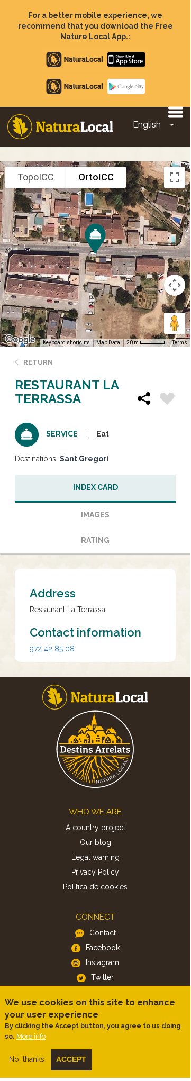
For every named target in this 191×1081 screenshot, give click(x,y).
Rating (95, 540)
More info (31, 1036)
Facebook (103, 947)
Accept (71, 1059)
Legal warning (95, 857)
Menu (175, 112)
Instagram (102, 962)
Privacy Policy (95, 872)
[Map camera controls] (174, 285)
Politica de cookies (95, 887)
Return (38, 362)
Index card (95, 487)
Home (60, 126)
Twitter (102, 977)
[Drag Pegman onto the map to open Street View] (174, 323)
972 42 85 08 (52, 648)
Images (95, 515)
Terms (179, 343)
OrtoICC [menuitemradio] (96, 177)
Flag (167, 400)
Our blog (95, 842)
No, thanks (26, 1059)
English (147, 125)
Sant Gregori (84, 459)
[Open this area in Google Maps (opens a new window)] (20, 340)
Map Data (108, 343)
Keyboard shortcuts (66, 343)
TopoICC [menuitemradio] (35, 177)
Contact (102, 933)
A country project (95, 827)
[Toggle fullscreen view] (174, 177)
